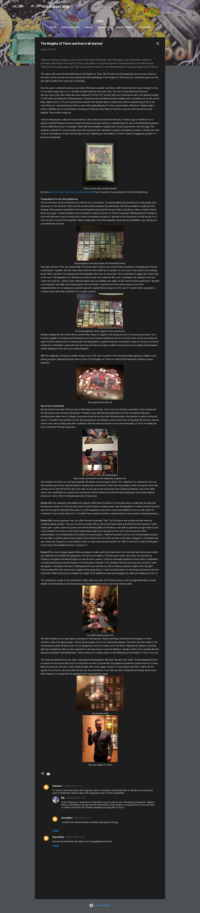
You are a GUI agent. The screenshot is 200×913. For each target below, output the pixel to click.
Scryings (144, 27)
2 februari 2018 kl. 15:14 (73, 786)
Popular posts (70, 27)
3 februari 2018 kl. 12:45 (74, 837)
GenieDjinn (67, 818)
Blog (53, 27)
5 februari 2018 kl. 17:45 (75, 798)
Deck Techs (104, 27)
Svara (55, 831)
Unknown (57, 786)
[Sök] (163, 8)
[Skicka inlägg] (48, 775)
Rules (88, 27)
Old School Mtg (55, 7)
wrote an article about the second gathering (71, 192)
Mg (62, 797)
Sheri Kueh (58, 837)
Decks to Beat (125, 27)
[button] (157, 44)
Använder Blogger (102, 905)
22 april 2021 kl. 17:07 (83, 818)
